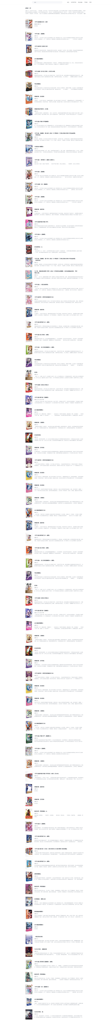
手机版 (85, 2)
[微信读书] (24, 2)
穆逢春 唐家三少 (37, 24)
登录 (90, 2)
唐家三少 (36, 35)
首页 (68, 2)
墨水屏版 (80, 2)
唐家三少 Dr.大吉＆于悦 (39, 399)
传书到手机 (73, 2)
